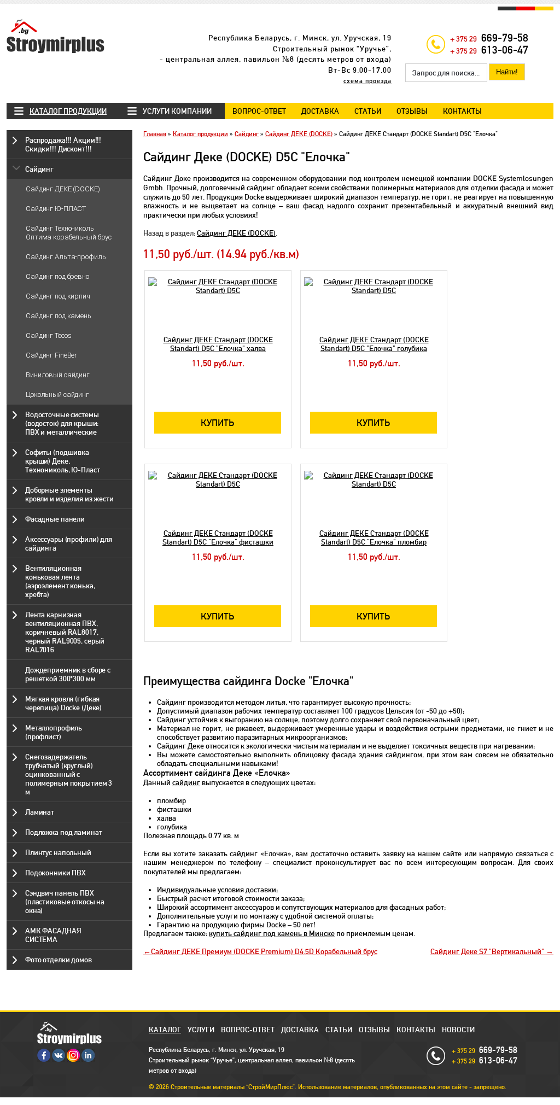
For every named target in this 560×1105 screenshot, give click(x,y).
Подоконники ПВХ (55, 872)
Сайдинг (39, 169)
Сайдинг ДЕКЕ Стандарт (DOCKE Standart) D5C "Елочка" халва (218, 344)
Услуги (201, 1029)
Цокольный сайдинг (57, 394)
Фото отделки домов (58, 959)
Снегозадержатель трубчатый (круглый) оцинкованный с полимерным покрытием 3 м (68, 774)
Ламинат (39, 812)
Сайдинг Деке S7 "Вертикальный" (488, 951)
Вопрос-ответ (259, 111)
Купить (218, 422)
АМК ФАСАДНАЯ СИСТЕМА (53, 935)
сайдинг (186, 782)
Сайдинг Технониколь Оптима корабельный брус (69, 232)
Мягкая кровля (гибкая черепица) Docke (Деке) (63, 703)
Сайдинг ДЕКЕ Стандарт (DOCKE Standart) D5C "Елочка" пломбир (374, 537)
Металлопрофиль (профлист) (53, 732)
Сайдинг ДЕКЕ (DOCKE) (63, 189)
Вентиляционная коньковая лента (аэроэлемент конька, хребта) (60, 581)
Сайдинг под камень (58, 316)
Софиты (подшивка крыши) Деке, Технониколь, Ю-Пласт (62, 461)
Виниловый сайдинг (58, 375)
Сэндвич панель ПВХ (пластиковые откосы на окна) (64, 901)
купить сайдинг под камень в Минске (272, 933)
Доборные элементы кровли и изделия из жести (69, 494)
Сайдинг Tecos (48, 335)
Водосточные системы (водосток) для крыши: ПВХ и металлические (62, 423)
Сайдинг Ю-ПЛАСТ (56, 208)
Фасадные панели (55, 519)
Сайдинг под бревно (57, 276)
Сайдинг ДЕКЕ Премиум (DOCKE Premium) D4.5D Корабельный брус (264, 951)
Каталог (165, 1029)
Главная (154, 134)
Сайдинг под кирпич (58, 296)
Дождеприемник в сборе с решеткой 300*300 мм (67, 674)
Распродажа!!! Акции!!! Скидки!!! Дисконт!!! (63, 144)
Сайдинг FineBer (51, 355)
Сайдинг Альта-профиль (66, 257)
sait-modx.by (260, 1101)
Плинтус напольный (58, 852)
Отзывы (412, 111)
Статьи (367, 111)
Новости (458, 1029)
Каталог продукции (68, 111)
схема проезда (367, 81)
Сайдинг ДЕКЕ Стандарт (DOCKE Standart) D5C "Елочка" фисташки (217, 537)
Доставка (320, 111)
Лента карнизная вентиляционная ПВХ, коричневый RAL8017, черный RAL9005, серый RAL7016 (64, 632)
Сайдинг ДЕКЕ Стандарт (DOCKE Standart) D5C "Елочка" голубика (374, 344)
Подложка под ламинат (63, 832)
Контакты (462, 111)
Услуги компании (177, 111)
